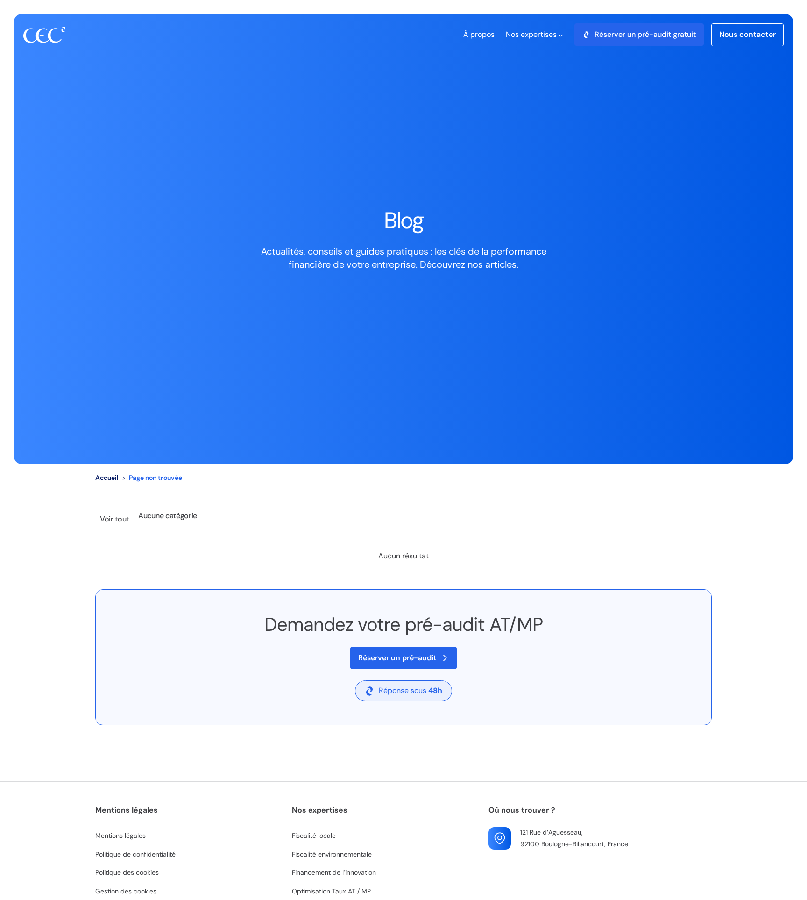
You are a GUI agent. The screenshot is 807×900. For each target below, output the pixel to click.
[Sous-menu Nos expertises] (561, 34)
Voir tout (114, 519)
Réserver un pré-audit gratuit (645, 34)
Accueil (107, 477)
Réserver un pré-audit (397, 658)
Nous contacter (747, 34)
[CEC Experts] (44, 35)
